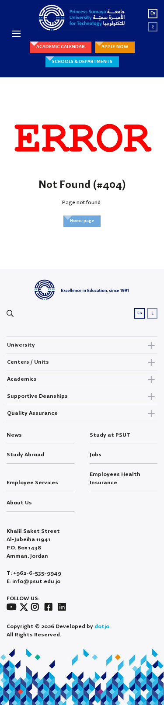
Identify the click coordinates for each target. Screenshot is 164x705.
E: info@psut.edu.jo (33, 581)
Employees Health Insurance (115, 478)
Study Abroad (25, 455)
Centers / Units (28, 362)
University (21, 345)
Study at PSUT (110, 435)
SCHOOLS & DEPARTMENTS (82, 61)
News (14, 435)
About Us (19, 503)
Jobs (95, 455)
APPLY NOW (114, 46)
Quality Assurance (32, 413)
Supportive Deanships (37, 396)
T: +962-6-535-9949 (34, 573)
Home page (82, 220)
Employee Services (32, 483)
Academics (22, 379)
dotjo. (102, 626)
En (152, 13)
